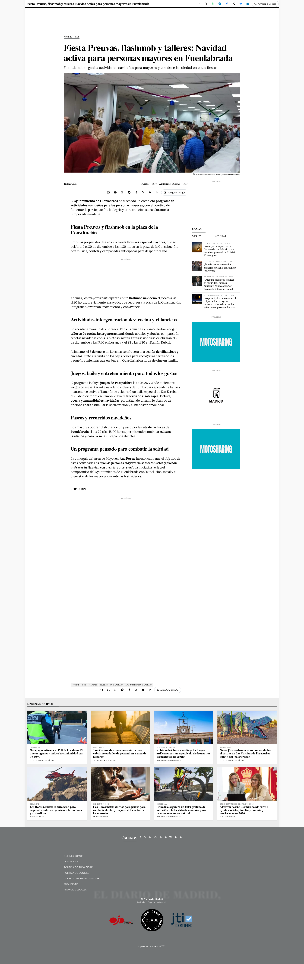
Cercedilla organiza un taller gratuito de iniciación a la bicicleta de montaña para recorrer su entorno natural (181, 810)
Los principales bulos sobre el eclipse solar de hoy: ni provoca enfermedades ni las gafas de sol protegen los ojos (220, 302)
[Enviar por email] (199, 3)
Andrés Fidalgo (37, 817)
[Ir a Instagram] (155, 837)
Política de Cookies (76, 872)
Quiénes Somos (73, 856)
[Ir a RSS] (180, 837)
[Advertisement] (125, 276)
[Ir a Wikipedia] (170, 837)
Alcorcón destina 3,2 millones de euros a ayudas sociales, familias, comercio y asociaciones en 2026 (244, 810)
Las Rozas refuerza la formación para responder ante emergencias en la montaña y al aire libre (56, 810)
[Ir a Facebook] (140, 837)
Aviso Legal (71, 861)
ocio (84, 685)
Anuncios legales (75, 889)
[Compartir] (213, 3)
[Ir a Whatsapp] (160, 837)
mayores (93, 685)
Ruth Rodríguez (227, 817)
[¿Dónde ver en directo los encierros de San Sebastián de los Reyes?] (197, 266)
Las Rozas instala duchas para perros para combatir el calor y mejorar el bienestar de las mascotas (119, 810)
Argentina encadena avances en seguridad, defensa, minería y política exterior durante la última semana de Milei (219, 286)
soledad (104, 685)
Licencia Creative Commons (81, 878)
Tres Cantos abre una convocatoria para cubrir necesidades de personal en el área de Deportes (119, 753)
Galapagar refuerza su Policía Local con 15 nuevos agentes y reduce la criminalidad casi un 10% (56, 753)
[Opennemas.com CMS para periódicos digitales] (152, 946)
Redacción (70, 183)
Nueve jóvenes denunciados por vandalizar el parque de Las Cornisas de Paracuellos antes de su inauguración (246, 753)
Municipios (71, 36)
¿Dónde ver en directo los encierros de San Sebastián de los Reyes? (220, 267)
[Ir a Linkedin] (150, 837)
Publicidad (71, 884)
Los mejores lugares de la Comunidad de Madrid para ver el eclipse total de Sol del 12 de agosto (219, 250)
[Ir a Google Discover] (175, 837)
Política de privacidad (78, 867)
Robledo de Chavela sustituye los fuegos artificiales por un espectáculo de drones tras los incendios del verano (183, 753)
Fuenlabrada (116, 685)
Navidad (75, 685)
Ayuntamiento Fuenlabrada (139, 685)
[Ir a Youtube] (165, 837)
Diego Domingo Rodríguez (42, 760)
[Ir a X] (145, 837)
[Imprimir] (206, 3)
